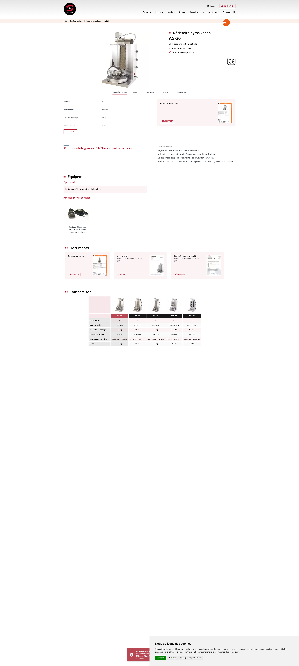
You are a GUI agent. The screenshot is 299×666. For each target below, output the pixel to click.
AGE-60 (192, 316)
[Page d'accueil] (70, 9)
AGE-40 (174, 316)
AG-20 (119, 316)
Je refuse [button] (172, 658)
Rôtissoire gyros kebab (192, 32)
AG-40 (155, 316)
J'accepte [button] (161, 658)
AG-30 (137, 316)
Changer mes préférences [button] (190, 658)
